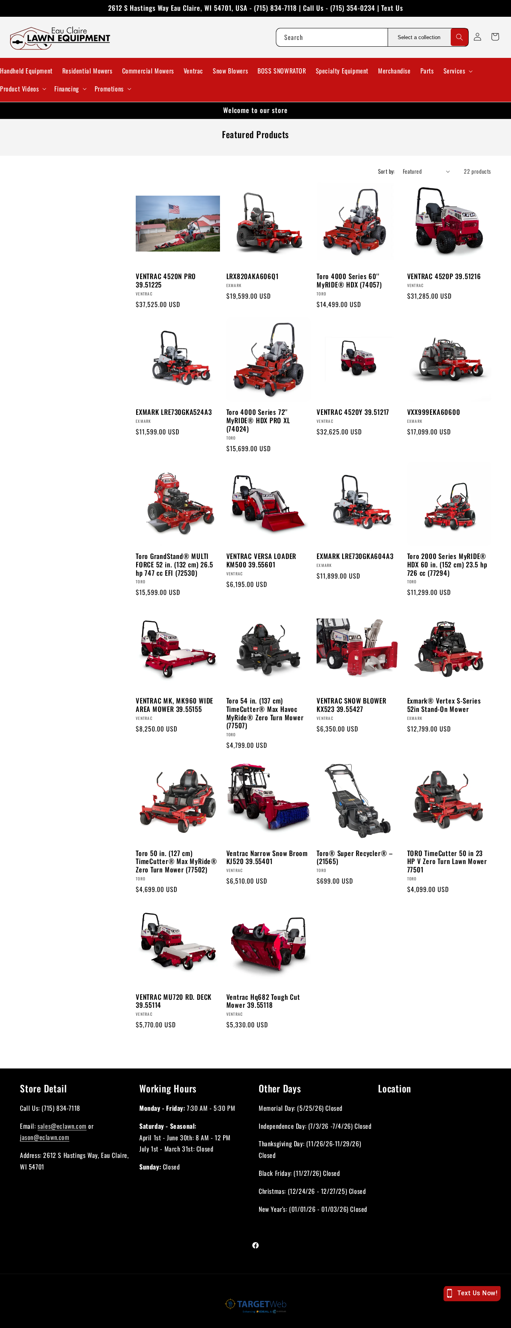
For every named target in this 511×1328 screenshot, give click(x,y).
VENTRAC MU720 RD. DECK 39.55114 (174, 1001)
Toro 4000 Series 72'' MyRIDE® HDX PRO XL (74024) (258, 420)
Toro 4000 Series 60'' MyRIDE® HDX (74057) (349, 281)
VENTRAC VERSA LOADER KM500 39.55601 (261, 561)
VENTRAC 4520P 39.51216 (444, 277)
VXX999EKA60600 (433, 412)
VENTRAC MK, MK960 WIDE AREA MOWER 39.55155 (174, 704)
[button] (457, 71)
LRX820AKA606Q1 (252, 277)
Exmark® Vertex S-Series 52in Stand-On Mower (444, 704)
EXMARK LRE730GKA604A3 (355, 557)
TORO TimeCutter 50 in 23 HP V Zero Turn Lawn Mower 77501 (447, 861)
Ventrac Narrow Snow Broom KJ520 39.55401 (267, 857)
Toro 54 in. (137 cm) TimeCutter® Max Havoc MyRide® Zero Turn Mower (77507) (265, 712)
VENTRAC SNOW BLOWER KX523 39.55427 (351, 704)
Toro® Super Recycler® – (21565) (355, 857)
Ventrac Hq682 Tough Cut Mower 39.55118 (263, 1001)
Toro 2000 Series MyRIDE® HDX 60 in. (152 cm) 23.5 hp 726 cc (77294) (447, 565)
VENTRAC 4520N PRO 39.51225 (166, 281)
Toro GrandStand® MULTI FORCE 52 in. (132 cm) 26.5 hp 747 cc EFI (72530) (174, 565)
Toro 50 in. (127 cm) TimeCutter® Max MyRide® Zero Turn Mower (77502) (176, 861)
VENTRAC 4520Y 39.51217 (353, 412)
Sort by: (386, 171)
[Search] (459, 37)
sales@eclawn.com (62, 1125)
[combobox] (331, 37)
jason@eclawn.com (44, 1137)
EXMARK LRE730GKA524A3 (174, 412)
